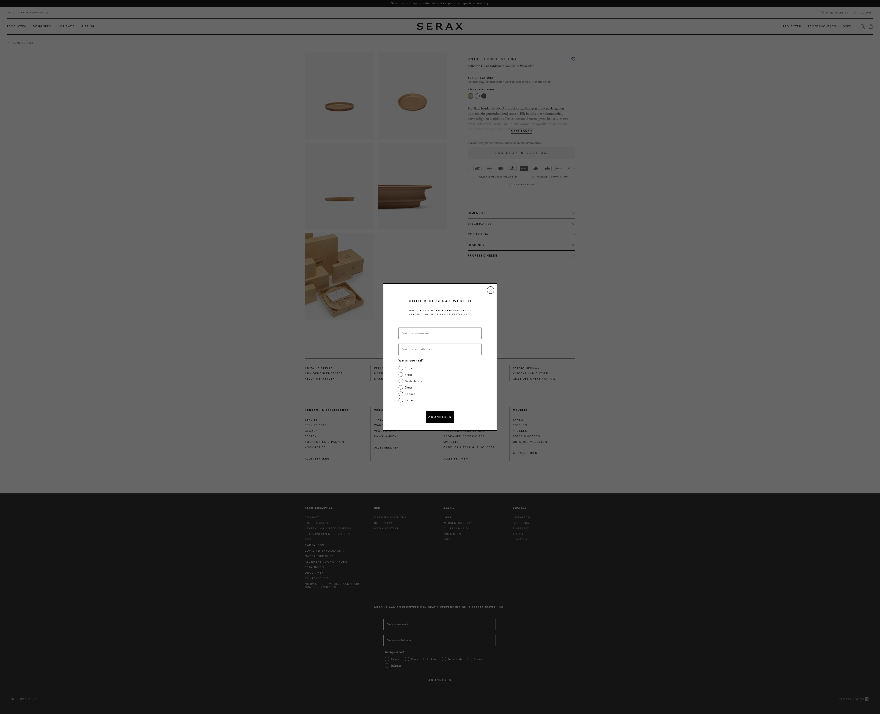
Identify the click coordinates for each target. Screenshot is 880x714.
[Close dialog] (490, 290)
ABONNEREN (440, 417)
